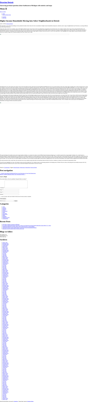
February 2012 (5, 398)
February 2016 (5, 347)
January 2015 (4, 361)
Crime (3, 206)
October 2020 (5, 287)
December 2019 (5, 298)
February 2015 (5, 360)
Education (4, 208)
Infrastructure (4, 214)
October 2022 (5, 261)
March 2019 (4, 308)
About (3, 13)
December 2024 (5, 243)
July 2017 (4, 329)
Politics (3, 215)
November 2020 (5, 286)
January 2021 (4, 284)
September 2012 (5, 391)
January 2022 (4, 271)
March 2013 (4, 385)
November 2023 (5, 250)
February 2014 (5, 373)
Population (4, 216)
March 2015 (4, 359)
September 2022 (5, 262)
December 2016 (5, 337)
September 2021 (5, 275)
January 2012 (4, 399)
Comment (2, 187)
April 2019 (4, 307)
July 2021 (4, 278)
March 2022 (4, 269)
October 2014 (5, 365)
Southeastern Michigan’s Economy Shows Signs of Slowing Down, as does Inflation (18, 226)
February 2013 (5, 386)
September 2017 (5, 327)
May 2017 (4, 331)
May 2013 (4, 383)
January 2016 (4, 348)
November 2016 (5, 338)
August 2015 (4, 354)
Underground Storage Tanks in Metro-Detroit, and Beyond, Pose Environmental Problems (19, 227)
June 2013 (4, 382)
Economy (4, 207)
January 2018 (4, 323)
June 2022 (4, 266)
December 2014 (5, 362)
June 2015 (4, 356)
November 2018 (5, 312)
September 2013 (5, 378)
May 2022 (4, 267)
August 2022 (4, 264)
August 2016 (4, 341)
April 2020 (4, 294)
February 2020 (5, 296)
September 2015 (5, 353)
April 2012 (4, 397)
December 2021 (5, 272)
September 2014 (5, 366)
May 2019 (4, 305)
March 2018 (4, 320)
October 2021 (5, 274)
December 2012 (5, 388)
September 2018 (5, 314)
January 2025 (4, 242)
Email (1, 192)
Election (4, 210)
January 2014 (4, 374)
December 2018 (5, 311)
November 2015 (5, 351)
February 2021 (5, 283)
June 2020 (4, 291)
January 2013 (4, 387)
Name (1, 189)
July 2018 (4, 316)
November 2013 (5, 376)
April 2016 (4, 345)
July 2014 (4, 368)
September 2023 (5, 251)
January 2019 (4, 310)
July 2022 (4, 265)
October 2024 (5, 245)
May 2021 (4, 280)
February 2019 (5, 309)
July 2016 (4, 342)
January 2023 (4, 258)
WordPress (16, 401)
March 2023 (4, 256)
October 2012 (5, 390)
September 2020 (5, 288)
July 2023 (4, 253)
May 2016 (4, 344)
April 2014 (4, 371)
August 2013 (4, 380)
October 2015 (5, 352)
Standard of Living (6, 217)
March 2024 (4, 246)
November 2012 (5, 389)
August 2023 (4, 252)
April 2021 (4, 281)
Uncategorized (6, 167)
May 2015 (4, 357)
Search (1, 200)
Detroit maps (22, 167)
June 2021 (4, 279)
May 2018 (4, 318)
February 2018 (5, 322)
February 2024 (5, 247)
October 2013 (5, 377)
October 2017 (5, 326)
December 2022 (5, 259)
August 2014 (4, 367)
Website (1, 194)
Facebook (4, 16)
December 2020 (5, 285)
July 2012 (4, 394)
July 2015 (4, 355)
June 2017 (4, 330)
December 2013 (5, 375)
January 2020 (4, 297)
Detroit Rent (27, 167)
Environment (4, 211)
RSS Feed (4, 17)
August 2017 (4, 328)
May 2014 (4, 370)
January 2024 (4, 248)
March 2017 (4, 333)
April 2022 (4, 268)
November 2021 (5, 273)
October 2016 (5, 339)
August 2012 (4, 392)
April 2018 (4, 319)
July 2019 (4, 303)
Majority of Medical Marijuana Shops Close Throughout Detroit (12, 174)
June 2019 (4, 304)
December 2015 (5, 349)
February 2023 (5, 257)
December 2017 (5, 324)
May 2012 (4, 396)
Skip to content (3, 11)
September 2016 (5, 340)
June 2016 (4, 343)
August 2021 (4, 276)
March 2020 (4, 295)
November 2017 (5, 325)
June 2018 (4, 317)
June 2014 (4, 369)
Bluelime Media (30, 401)
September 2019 (5, 301)
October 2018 (5, 313)
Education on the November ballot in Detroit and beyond (13, 228)
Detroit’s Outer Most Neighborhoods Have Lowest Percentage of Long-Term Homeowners (18, 173)
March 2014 (4, 372)
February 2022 (5, 270)
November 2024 (5, 244)
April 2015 (4, 358)
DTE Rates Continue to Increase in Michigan (10, 224)
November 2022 (5, 260)
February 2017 (5, 334)
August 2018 (4, 315)
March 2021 (4, 282)
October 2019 (5, 300)
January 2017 (4, 336)
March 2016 (4, 346)
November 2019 (5, 299)
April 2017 (4, 332)
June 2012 (4, 395)
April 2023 (4, 255)
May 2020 (4, 293)
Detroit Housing (16, 167)
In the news (4, 213)
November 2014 (5, 363)
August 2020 (4, 289)
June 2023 (4, 254)
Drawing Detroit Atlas (6, 14)
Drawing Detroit (6, 2)
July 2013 (4, 381)
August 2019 (4, 302)
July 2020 (4, 290)
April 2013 (4, 384)
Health (3, 212)
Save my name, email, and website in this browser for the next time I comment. (16, 196)
